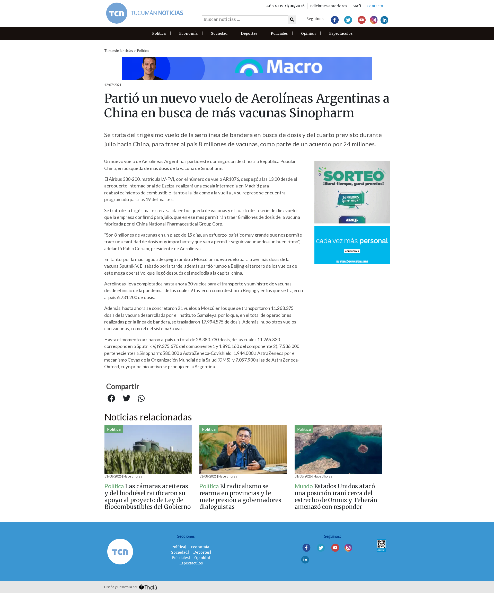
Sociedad (219, 33)
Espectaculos (340, 33)
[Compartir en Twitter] (126, 398)
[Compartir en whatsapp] (141, 398)
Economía (188, 33)
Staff (356, 6)
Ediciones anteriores (328, 6)
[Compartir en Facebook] (111, 398)
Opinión (308, 33)
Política (159, 33)
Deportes (249, 33)
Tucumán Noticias (118, 50)
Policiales (279, 33)
